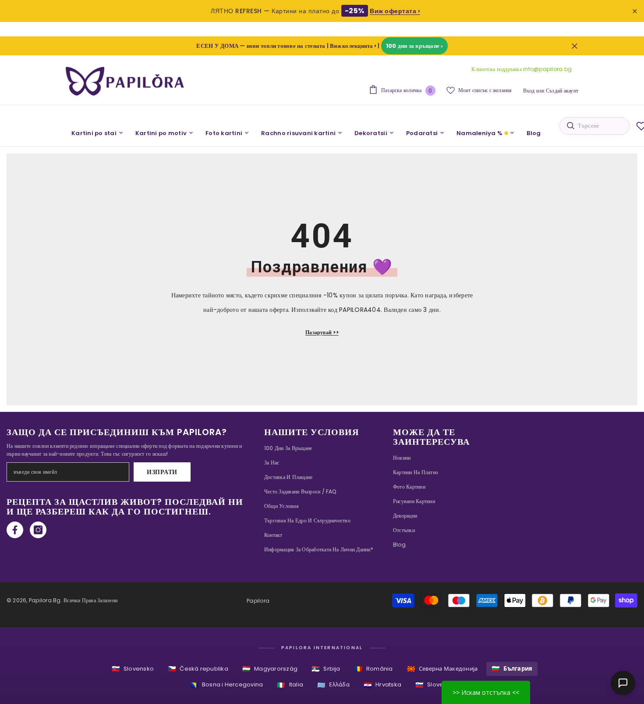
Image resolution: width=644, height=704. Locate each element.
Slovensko (133, 668)
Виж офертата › (395, 11)
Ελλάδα (333, 685)
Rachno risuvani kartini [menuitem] (298, 133)
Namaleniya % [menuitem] (479, 133)
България (512, 668)
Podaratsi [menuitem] (422, 133)
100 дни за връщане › (414, 46)
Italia (290, 685)
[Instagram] (38, 530)
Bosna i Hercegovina (226, 685)
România (373, 668)
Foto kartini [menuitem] (223, 133)
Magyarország (269, 668)
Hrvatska (382, 685)
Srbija (325, 668)
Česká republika (198, 668)
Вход (529, 90)
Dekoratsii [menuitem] (370, 133)
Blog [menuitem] (534, 133)
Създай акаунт (562, 90)
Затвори (574, 46)
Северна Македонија (442, 668)
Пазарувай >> (322, 332)
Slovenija (434, 685)
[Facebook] (15, 530)
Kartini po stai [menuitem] (94, 133)
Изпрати (162, 472)
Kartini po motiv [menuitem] (161, 133)
